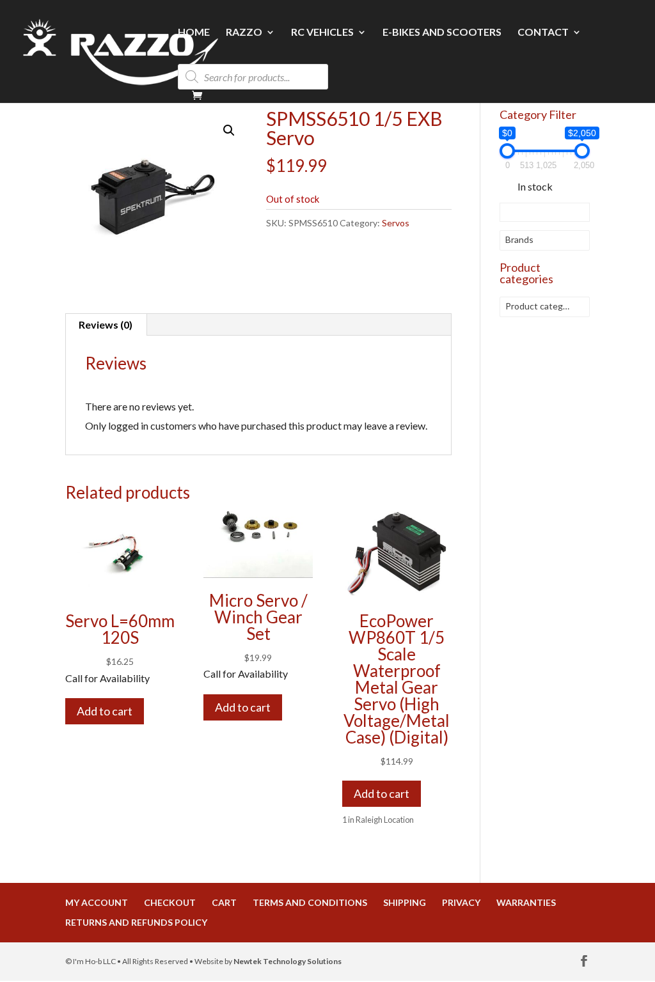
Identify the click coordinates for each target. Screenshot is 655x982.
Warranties (526, 902)
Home (194, 32)
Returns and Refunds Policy (136, 922)
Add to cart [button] (381, 793)
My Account (96, 902)
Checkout (170, 902)
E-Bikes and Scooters (442, 32)
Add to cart (104, 711)
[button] (229, 130)
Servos (395, 222)
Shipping (404, 902)
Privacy (461, 902)
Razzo (244, 32)
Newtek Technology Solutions (287, 961)
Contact (543, 32)
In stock (535, 186)
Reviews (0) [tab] (105, 324)
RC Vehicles (322, 32)
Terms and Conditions (310, 902)
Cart (224, 902)
